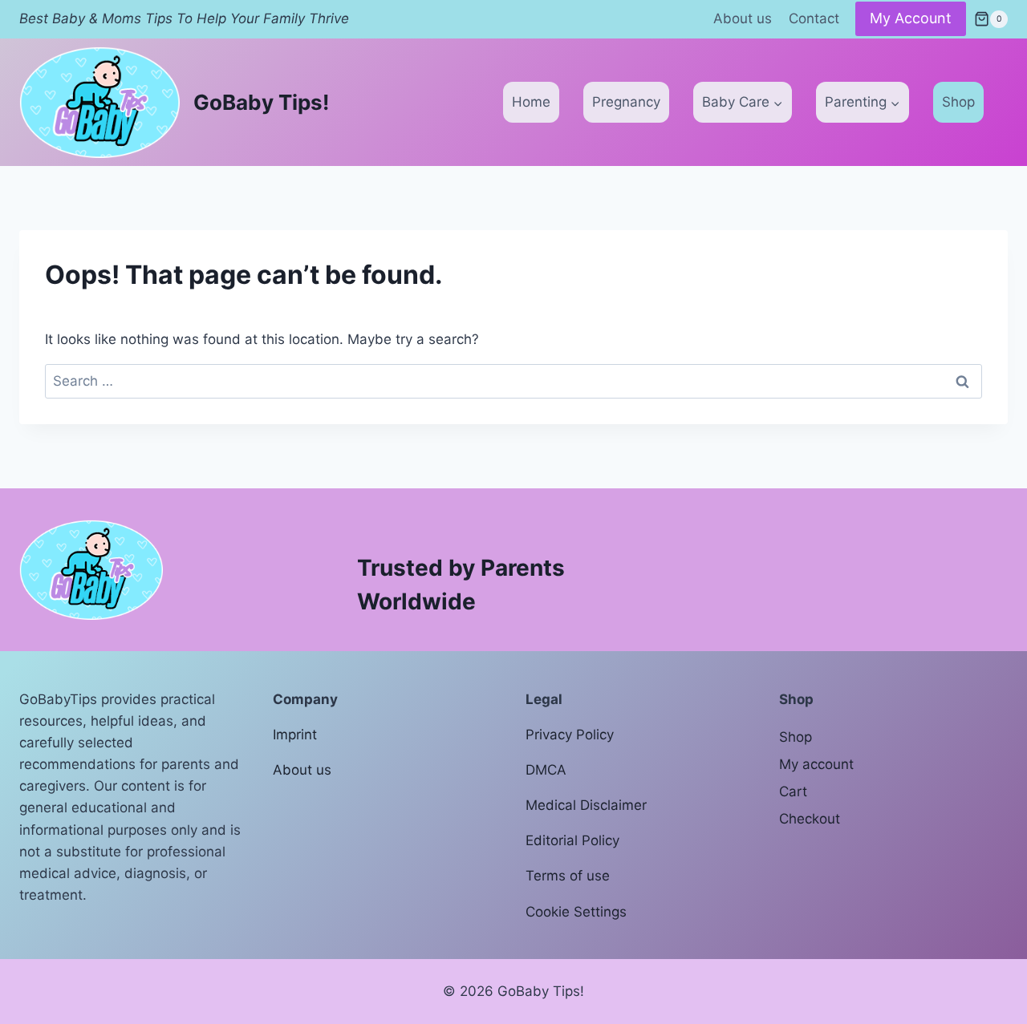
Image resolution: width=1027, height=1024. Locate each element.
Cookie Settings (576, 912)
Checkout (809, 819)
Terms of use (568, 876)
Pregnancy (626, 102)
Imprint (295, 735)
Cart (793, 791)
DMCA (546, 770)
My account (816, 764)
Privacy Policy (570, 735)
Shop (958, 102)
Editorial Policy (572, 840)
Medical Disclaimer (586, 805)
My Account (911, 18)
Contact (814, 18)
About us (742, 18)
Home (531, 102)
